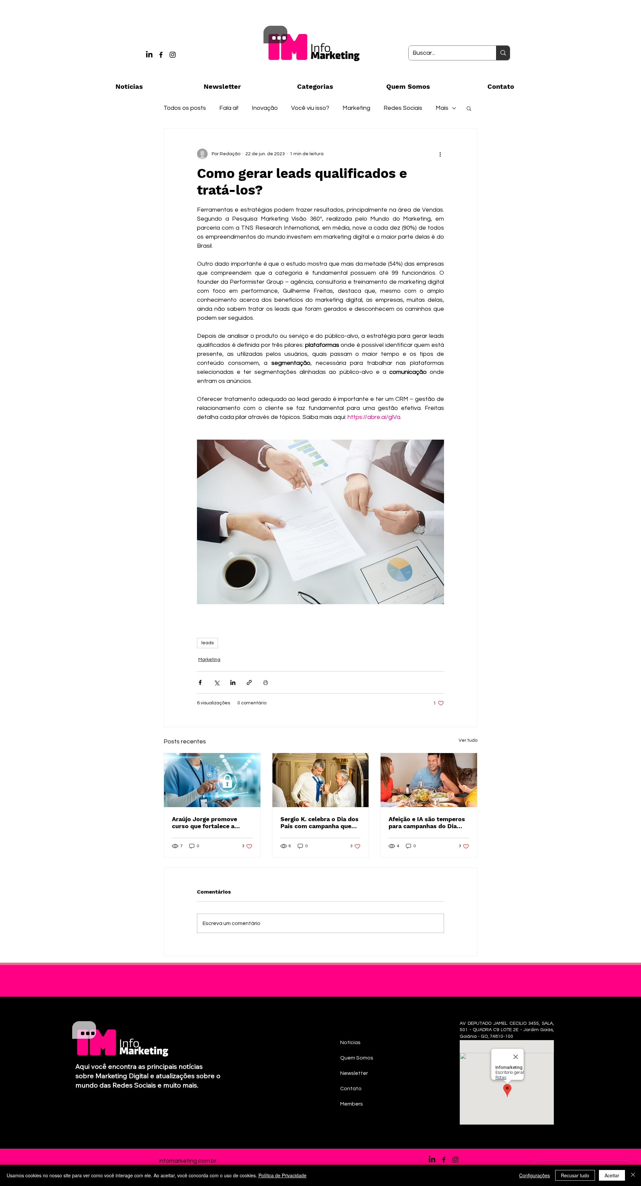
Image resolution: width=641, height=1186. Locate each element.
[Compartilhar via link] (249, 682)
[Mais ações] (440, 154)
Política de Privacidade (282, 1175)
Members (351, 1104)
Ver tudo (468, 740)
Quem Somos (356, 1057)
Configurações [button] (534, 1175)
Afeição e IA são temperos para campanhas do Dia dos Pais (427, 822)
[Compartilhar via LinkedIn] (233, 682)
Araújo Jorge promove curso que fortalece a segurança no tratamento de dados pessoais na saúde (209, 822)
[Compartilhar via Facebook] (200, 682)
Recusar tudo (575, 1175)
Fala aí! (228, 108)
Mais (442, 108)
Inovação (265, 108)
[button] (469, 108)
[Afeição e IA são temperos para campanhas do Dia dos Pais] (429, 780)
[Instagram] (173, 55)
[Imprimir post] (265, 682)
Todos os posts (185, 108)
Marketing (356, 108)
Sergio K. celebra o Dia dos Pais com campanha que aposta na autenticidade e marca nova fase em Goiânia (319, 822)
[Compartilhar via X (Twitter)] (216, 682)
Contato (351, 1088)
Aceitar (612, 1175)
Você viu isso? (310, 108)
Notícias (350, 1042)
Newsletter (354, 1073)
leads (207, 643)
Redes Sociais (403, 108)
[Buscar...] (503, 53)
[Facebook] (161, 55)
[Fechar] (633, 1175)
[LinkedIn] (149, 55)
